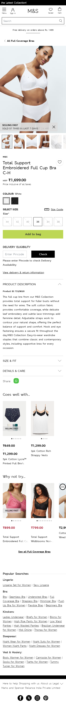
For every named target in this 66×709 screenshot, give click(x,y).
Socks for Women (13, 661)
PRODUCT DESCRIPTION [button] (19, 284)
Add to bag (33, 234)
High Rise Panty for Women (30, 621)
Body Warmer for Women (18, 657)
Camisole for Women (48, 657)
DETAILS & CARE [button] (14, 371)
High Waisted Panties (26, 625)
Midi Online (25, 629)
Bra (5, 596)
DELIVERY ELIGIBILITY (16, 247)
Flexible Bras (35, 605)
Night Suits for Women (46, 641)
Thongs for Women (45, 629)
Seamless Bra (17, 596)
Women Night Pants (15, 645)
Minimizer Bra (48, 601)
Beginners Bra (54, 605)
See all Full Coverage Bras (34, 551)
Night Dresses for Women (44, 645)
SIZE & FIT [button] (9, 361)
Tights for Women (37, 661)
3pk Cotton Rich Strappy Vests (41, 453)
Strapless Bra (29, 601)
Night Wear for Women (16, 641)
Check (43, 254)
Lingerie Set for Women (17, 585)
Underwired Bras (37, 596)
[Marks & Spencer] (33, 13)
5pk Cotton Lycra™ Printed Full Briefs (14, 461)
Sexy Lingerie (41, 585)
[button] (12, 439)
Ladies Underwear (13, 617)
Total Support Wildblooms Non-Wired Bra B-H (41, 539)
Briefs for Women (36, 617)
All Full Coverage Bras (20, 40)
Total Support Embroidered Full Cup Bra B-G (16, 539)
